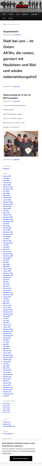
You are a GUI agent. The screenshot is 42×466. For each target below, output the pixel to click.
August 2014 (7, 379)
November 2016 (8, 331)
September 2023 (8, 221)
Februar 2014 (7, 383)
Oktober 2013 (7, 392)
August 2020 (7, 258)
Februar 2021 (7, 251)
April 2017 (6, 323)
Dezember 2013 (8, 387)
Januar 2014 (7, 385)
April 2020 (6, 264)
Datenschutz (7, 424)
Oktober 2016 (7, 333)
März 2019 (6, 286)
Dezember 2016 (8, 329)
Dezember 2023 (8, 217)
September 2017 (8, 314)
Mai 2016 (6, 344)
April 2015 (6, 366)
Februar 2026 (7, 183)
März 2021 (6, 249)
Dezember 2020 (8, 254)
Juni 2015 (6, 364)
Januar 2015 (7, 372)
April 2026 (6, 180)
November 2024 (8, 204)
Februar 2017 (7, 325)
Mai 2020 (6, 262)
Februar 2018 (7, 305)
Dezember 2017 (8, 310)
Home (4, 14)
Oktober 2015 (7, 359)
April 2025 (6, 193)
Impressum (6, 422)
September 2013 (8, 394)
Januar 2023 (7, 230)
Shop (17, 14)
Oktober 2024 (7, 206)
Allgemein (17, 86)
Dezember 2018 (8, 292)
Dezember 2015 (8, 355)
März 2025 (6, 195)
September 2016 (8, 335)
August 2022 (7, 236)
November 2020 (8, 256)
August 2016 (7, 338)
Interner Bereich (8, 434)
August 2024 (7, 208)
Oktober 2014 (7, 377)
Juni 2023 (6, 223)
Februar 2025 (7, 198)
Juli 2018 (6, 299)
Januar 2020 (7, 271)
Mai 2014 (6, 381)
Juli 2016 (6, 340)
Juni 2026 (6, 178)
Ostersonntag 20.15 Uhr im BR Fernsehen (17, 96)
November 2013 (8, 389)
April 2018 (6, 301)
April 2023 (6, 226)
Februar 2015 (7, 370)
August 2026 (7, 176)
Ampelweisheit (10, 31)
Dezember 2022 (8, 232)
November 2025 (8, 189)
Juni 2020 (6, 260)
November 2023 (8, 219)
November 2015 (8, 357)
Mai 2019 (6, 282)
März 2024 (6, 213)
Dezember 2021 (8, 243)
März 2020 (6, 266)
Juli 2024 (6, 210)
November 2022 (8, 234)
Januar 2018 (7, 308)
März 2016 (6, 348)
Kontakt (10, 18)
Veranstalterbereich (9, 426)
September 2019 (8, 275)
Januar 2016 (7, 353)
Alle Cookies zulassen (21, 458)
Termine (11, 14)
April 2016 (6, 346)
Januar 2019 (7, 290)
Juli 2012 (6, 396)
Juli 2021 (6, 245)
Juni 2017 (6, 320)
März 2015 (6, 368)
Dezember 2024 (8, 202)
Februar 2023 (7, 228)
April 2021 (6, 247)
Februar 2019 (7, 288)
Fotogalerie (34, 14)
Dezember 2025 (8, 187)
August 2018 (7, 297)
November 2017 (8, 312)
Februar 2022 (7, 241)
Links (4, 18)
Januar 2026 (7, 185)
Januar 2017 (7, 327)
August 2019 (7, 277)
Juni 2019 (6, 279)
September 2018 (8, 295)
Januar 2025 (7, 200)
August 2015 (7, 361)
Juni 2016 (6, 342)
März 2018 (6, 303)
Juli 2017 (6, 318)
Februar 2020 (7, 269)
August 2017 (7, 316)
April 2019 (6, 284)
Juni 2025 (6, 191)
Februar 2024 (7, 215)
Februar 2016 (7, 351)
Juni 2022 (6, 239)
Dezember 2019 (8, 273)
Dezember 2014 (8, 374)
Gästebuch (25, 14)
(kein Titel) (6, 403)
